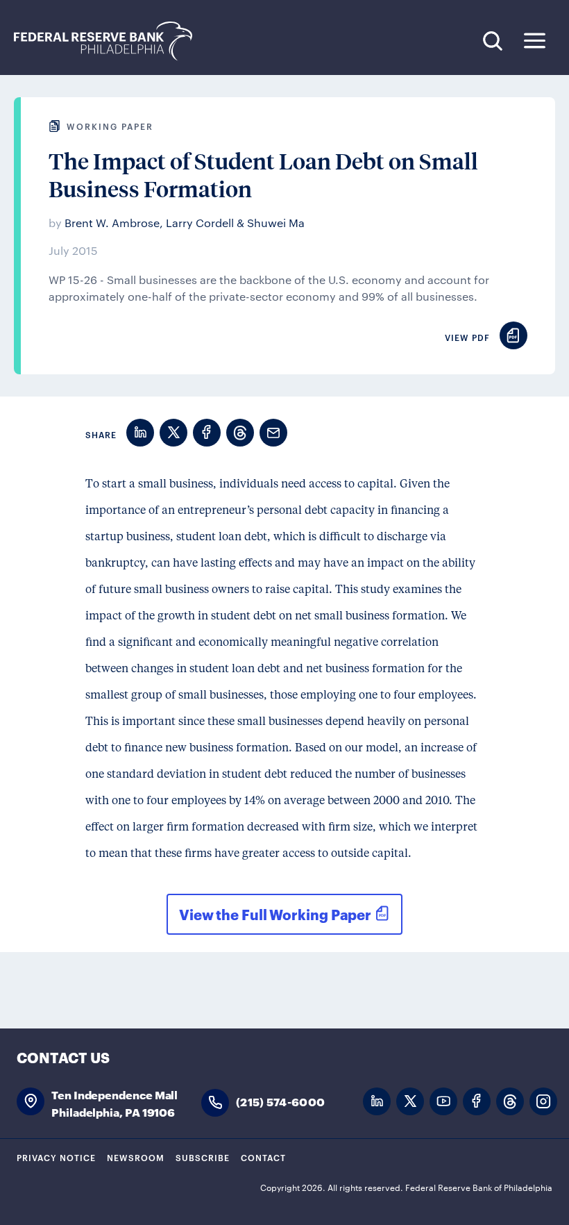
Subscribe (203, 1157)
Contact (263, 1157)
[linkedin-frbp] (377, 1101)
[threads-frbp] (510, 1101)
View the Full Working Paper (275, 914)
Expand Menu (535, 41)
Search (492, 41)
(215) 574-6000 (280, 1101)
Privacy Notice (56, 1157)
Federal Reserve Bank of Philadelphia (110, 41)
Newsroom (135, 1157)
